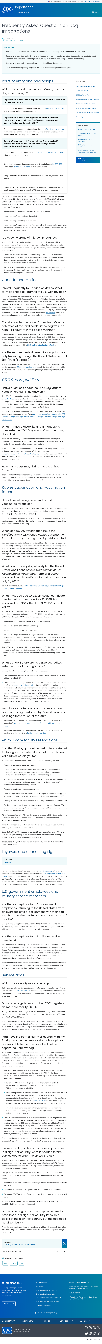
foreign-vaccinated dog (36, 733)
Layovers (7, 862)
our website (50, 312)
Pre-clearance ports (54, 108)
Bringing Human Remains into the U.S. (49, 1301)
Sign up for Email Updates (46, 1313)
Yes (5, 1263)
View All (7, 1304)
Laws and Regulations (43, 1305)
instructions (9, 399)
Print (57, 1252)
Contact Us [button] (7, 1321)
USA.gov (97, 1339)
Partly (13, 1263)
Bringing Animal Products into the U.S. (49, 1298)
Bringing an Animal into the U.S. (46, 1290)
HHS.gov (90, 1339)
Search (97, 12)
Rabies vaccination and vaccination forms (88, 99)
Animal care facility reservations (86, 104)
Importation (24, 7)
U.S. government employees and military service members (88, 112)
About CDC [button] (28, 1321)
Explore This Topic (25, 13)
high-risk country (45, 871)
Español (20, 41)
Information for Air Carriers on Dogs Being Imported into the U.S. (83, 1298)
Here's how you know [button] (92, 1)
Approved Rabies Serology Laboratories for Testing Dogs (87, 152)
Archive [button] (84, 1321)
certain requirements (22, 167)
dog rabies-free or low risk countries (46, 414)
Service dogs (80, 117)
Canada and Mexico (82, 91)
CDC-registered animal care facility (49, 152)
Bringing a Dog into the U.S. (86, 129)
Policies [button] (47, 1321)
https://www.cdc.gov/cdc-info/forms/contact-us (20, 454)
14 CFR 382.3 (58, 164)
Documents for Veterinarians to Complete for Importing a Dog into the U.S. (83, 1288)
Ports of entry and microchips (85, 86)
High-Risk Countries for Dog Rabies (87, 134)
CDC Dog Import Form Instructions (85, 140)
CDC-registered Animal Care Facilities (86, 146)
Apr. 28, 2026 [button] (10, 41)
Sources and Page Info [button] (14, 1252)
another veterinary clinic (24, 685)
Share (64, 1252)
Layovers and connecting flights (86, 108)
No (22, 1263)
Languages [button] (65, 1321)
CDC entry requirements (26, 367)
